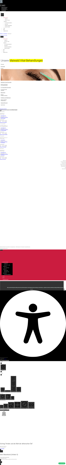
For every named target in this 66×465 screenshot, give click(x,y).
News (4, 29)
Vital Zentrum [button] (2, 148)
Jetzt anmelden (2, 448)
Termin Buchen (5, 52)
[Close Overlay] (0, 449)
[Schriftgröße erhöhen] (1, 360)
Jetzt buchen (62, 463)
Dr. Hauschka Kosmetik (8, 44)
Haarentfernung (7, 48)
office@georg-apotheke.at (4, 129)
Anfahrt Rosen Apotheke (3, 122)
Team (4, 28)
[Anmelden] (33, 4)
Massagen (6, 24)
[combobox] (32, 285)
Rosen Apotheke (4, 8)
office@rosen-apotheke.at (4, 117)
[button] (3, 367)
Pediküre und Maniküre (8, 25)
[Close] (1, 451)
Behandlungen (5, 17)
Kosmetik (5, 40)
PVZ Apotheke (3, 142)
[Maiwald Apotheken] (3, 35)
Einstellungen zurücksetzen (4, 410)
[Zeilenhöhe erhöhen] (1, 371)
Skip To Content (2, 409)
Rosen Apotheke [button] (2, 111)
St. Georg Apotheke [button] (2, 123)
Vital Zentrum (4, 10)
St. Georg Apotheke (3, 130)
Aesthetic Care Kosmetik (7, 21)
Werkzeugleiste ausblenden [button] (4, 360)
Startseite (1, 33)
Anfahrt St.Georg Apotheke (3, 134)
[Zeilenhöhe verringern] (1, 374)
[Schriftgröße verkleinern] (1, 363)
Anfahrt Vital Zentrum (3, 159)
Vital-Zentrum (5, 33)
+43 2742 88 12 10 (3, 115)
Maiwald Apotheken (4, 7)
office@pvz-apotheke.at (4, 141)
